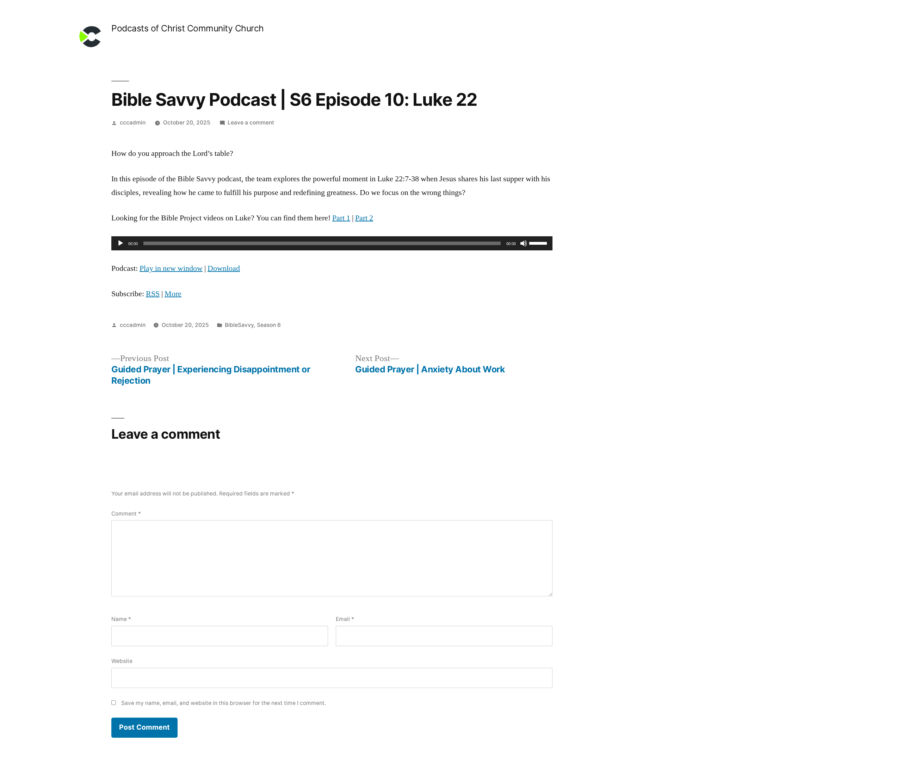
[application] (331, 243)
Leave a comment (251, 122)
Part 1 (341, 218)
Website (121, 661)
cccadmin (133, 122)
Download (224, 268)
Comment (126, 513)
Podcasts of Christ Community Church (187, 28)
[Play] (120, 243)
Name (121, 619)
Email (345, 619)
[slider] (539, 242)
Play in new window (171, 268)
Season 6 (269, 325)
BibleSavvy (239, 325)
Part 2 (364, 218)
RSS (153, 294)
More (173, 294)
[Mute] (523, 243)
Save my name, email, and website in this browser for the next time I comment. (223, 703)
